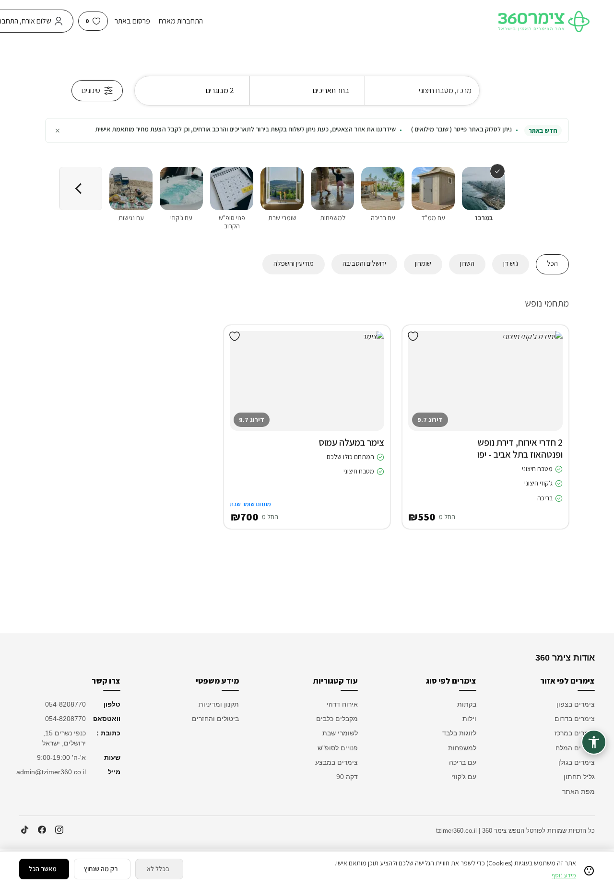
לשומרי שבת (340, 733)
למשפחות (462, 748)
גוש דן (510, 263)
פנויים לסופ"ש (338, 748)
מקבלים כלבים (337, 718)
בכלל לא (158, 868)
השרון (467, 263)
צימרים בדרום (575, 718)
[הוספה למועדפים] (413, 336)
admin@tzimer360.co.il (52, 772)
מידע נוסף (564, 875)
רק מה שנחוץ (101, 868)
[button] (548, 390)
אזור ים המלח (575, 748)
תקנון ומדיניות (219, 704)
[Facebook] (41, 830)
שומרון (423, 263)
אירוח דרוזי (342, 704)
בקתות (466, 704)
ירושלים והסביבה (364, 263)
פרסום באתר (132, 21)
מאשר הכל (43, 868)
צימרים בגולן (576, 762)
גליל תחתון (579, 777)
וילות (469, 718)
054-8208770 (65, 704)
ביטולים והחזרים (215, 718)
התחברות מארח (181, 21)
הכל (552, 263)
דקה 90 (347, 777)
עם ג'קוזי (463, 777)
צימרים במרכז (575, 733)
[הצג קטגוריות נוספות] (80, 188)
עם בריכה (462, 762)
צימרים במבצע (336, 762)
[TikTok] (24, 830)
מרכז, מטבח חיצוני (445, 90)
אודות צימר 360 (565, 657)
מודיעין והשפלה (293, 263)
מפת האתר (578, 791)
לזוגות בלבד (459, 733)
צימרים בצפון (575, 704)
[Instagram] (59, 830)
